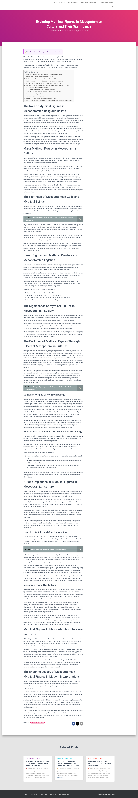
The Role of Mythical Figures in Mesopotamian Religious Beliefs (44, 74)
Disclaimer (53, 794)
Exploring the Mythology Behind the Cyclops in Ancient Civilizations (99, 763)
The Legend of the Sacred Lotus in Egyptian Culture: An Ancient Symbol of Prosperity (38, 763)
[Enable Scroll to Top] (135, 795)
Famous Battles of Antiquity (55, 7)
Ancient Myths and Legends (37, 722)
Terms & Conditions (64, 794)
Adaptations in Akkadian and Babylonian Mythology (42, 89)
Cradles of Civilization (83, 7)
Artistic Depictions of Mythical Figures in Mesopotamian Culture (43, 91)
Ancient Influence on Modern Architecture (66, 2)
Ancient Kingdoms (70, 7)
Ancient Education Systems (105, 2)
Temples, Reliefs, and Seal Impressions (39, 94)
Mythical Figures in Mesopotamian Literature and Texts (41, 98)
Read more (29, 779)
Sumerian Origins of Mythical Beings (38, 87)
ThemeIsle (112, 794)
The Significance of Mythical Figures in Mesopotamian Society (43, 83)
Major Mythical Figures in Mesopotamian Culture (39, 76)
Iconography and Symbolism (36, 96)
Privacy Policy (43, 794)
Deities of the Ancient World (88, 2)
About (26, 794)
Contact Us (34, 794)
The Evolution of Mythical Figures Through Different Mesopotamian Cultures (47, 85)
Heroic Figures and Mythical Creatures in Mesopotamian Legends (44, 81)
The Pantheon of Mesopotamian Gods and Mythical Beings (42, 79)
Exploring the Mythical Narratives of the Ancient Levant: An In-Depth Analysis (68, 763)
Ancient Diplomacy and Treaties (100, 7)
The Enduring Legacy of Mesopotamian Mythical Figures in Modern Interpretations (49, 100)
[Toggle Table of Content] (70, 72)
